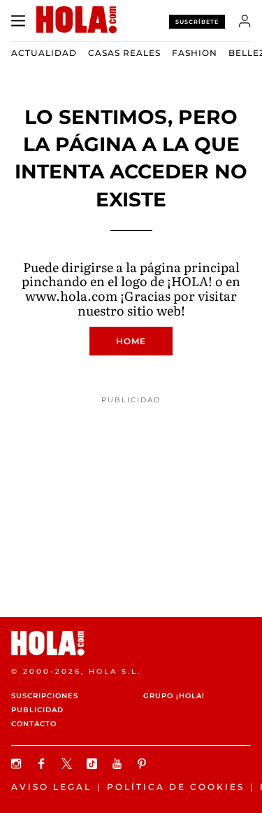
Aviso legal (51, 787)
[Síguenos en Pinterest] (144, 763)
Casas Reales (124, 53)
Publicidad (37, 709)
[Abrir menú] (18, 21)
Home (131, 341)
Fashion (194, 53)
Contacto (34, 723)
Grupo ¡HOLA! (174, 695)
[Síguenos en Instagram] (18, 763)
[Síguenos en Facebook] (43, 763)
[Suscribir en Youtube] (119, 763)
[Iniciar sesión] (245, 21)
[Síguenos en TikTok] (94, 763)
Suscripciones (44, 695)
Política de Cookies (176, 787)
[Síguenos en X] (68, 763)
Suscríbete (197, 21)
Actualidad (44, 53)
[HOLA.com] (131, 643)
